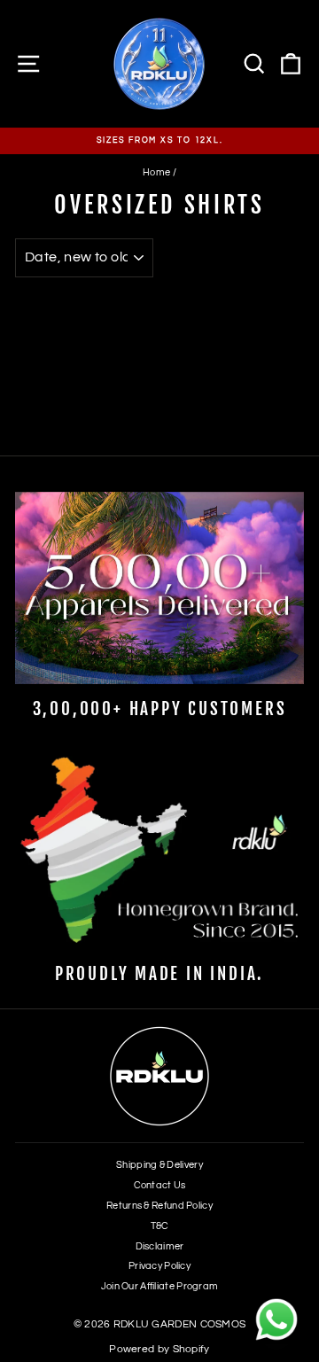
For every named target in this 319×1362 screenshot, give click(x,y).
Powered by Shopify (159, 1349)
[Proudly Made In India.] (159, 852)
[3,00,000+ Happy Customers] (159, 588)
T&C (160, 1226)
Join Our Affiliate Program (160, 1286)
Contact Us (160, 1185)
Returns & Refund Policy (159, 1205)
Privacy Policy (159, 1266)
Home (156, 172)
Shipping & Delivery (159, 1165)
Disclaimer (160, 1246)
